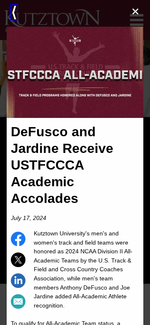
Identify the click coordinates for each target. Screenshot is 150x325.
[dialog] (75, 162)
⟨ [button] (14, 12)
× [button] (135, 11)
